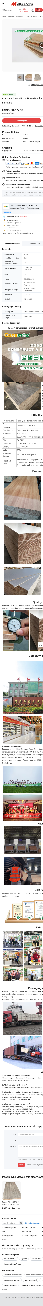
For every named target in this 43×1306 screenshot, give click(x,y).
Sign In (5, 233)
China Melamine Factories (13, 1275)
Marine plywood (7, 1235)
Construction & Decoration (16, 16)
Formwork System (28, 1228)
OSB (3, 1231)
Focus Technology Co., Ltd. (28, 1297)
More (4, 1289)
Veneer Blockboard (10, 1285)
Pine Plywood (27, 1231)
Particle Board (36, 1259)
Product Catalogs (33, 1223)
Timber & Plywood (31, 16)
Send (21, 1165)
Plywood (24, 1259)
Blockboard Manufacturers (13, 1264)
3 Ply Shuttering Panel (29, 1235)
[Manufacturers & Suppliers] (21, 4)
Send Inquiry (22, 121)
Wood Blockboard (30, 1280)
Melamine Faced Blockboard (31, 1285)
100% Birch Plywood (9, 1228)
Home (4, 16)
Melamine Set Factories (12, 1280)
